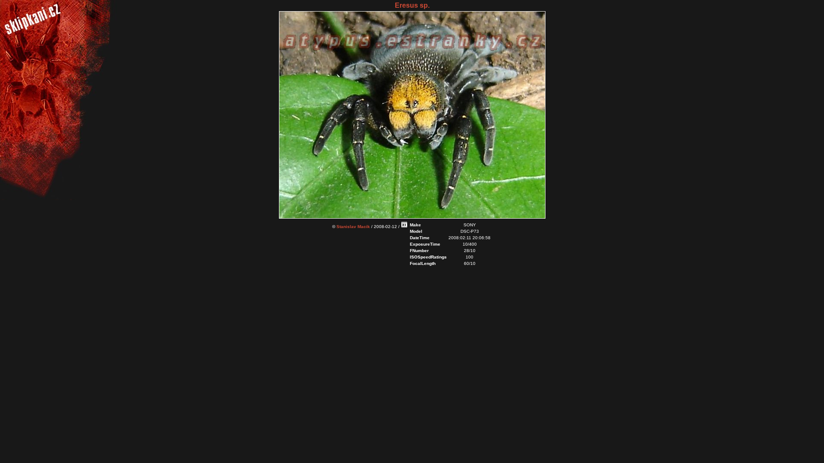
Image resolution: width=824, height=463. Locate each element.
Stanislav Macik (353, 226)
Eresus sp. (412, 5)
